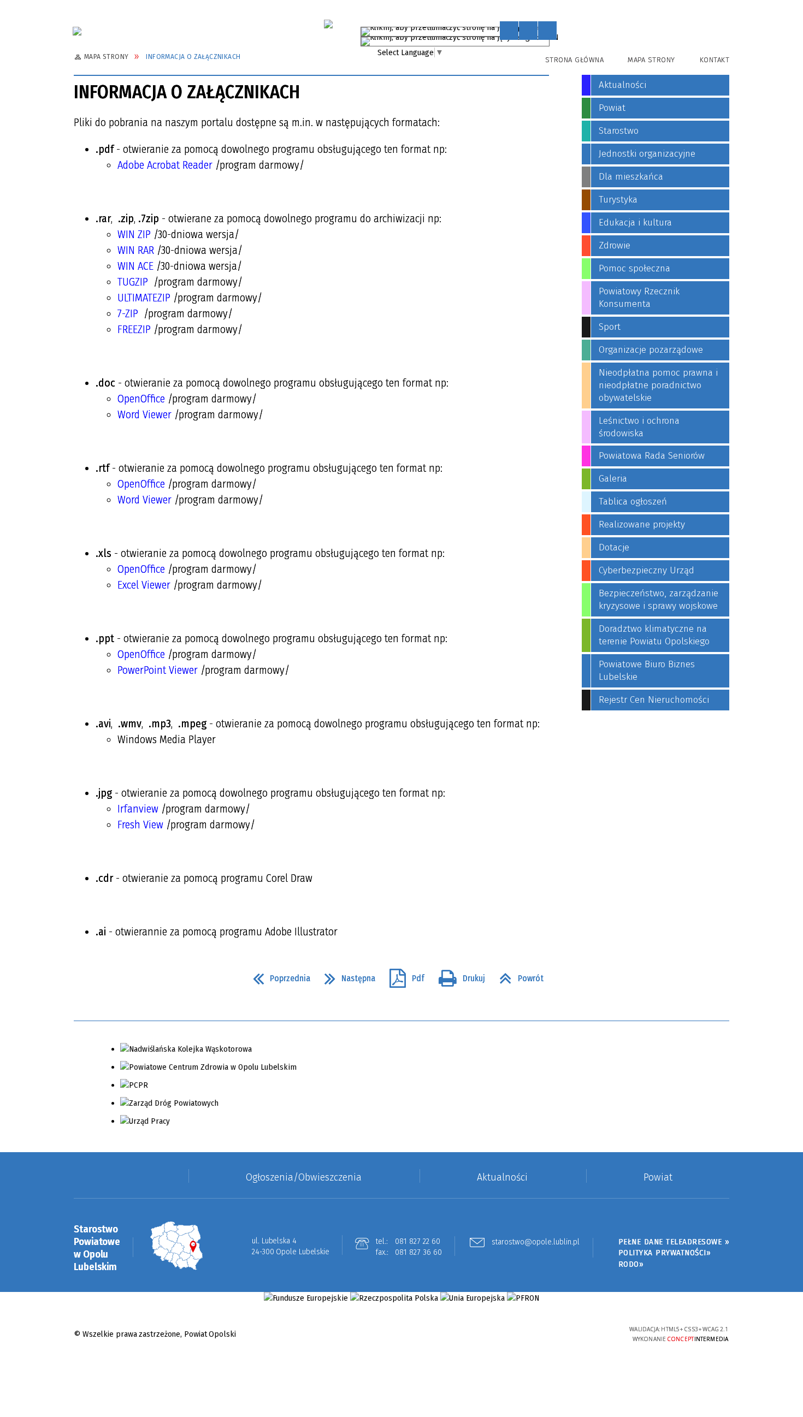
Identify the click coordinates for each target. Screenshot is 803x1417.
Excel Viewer (143, 584)
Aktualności (622, 85)
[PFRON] (523, 1298)
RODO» (631, 1264)
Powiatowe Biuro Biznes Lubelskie (647, 671)
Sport (610, 327)
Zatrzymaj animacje (509, 30)
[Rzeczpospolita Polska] (394, 1298)
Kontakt (715, 60)
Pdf (402, 975)
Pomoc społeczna (634, 268)
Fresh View (140, 824)
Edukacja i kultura (635, 222)
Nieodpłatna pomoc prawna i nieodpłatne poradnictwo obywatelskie (658, 385)
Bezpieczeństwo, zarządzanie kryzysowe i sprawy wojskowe (658, 600)
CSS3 (557, 1334)
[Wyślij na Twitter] (104, 978)
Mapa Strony (651, 60)
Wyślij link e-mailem (124, 978)
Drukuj (457, 975)
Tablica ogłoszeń (633, 501)
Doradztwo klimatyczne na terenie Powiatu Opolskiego (654, 635)
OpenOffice (141, 398)
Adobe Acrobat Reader (164, 164)
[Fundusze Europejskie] (306, 1298)
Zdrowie (614, 245)
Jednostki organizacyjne (647, 153)
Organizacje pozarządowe (651, 349)
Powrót (517, 975)
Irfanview (137, 808)
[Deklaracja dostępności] (547, 30)
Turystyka (618, 199)
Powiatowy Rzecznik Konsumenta (639, 298)
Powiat (612, 108)
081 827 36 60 (418, 1252)
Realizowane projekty (642, 524)
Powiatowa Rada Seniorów (652, 455)
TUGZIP (132, 281)
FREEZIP (134, 329)
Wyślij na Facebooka (84, 978)
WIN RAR (135, 250)
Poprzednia (277, 975)
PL (544, 29)
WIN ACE (135, 265)
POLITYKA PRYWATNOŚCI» (664, 1253)
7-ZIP (127, 313)
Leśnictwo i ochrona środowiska (639, 427)
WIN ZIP (134, 234)
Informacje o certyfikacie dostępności (401, 1335)
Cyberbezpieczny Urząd (646, 570)
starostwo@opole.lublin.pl (536, 1242)
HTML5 (541, 1334)
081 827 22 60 (417, 1241)
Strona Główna (574, 60)
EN (554, 39)
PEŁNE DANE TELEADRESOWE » (674, 1242)
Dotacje (614, 547)
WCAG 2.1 (591, 1332)
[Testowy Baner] (328, 24)
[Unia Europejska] (472, 1298)
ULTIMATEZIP (143, 297)
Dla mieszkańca (631, 176)
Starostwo (619, 131)
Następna (345, 975)
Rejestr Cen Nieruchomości (654, 699)
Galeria (613, 478)
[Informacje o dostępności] (528, 30)
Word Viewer (144, 414)
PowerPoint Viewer (157, 670)
